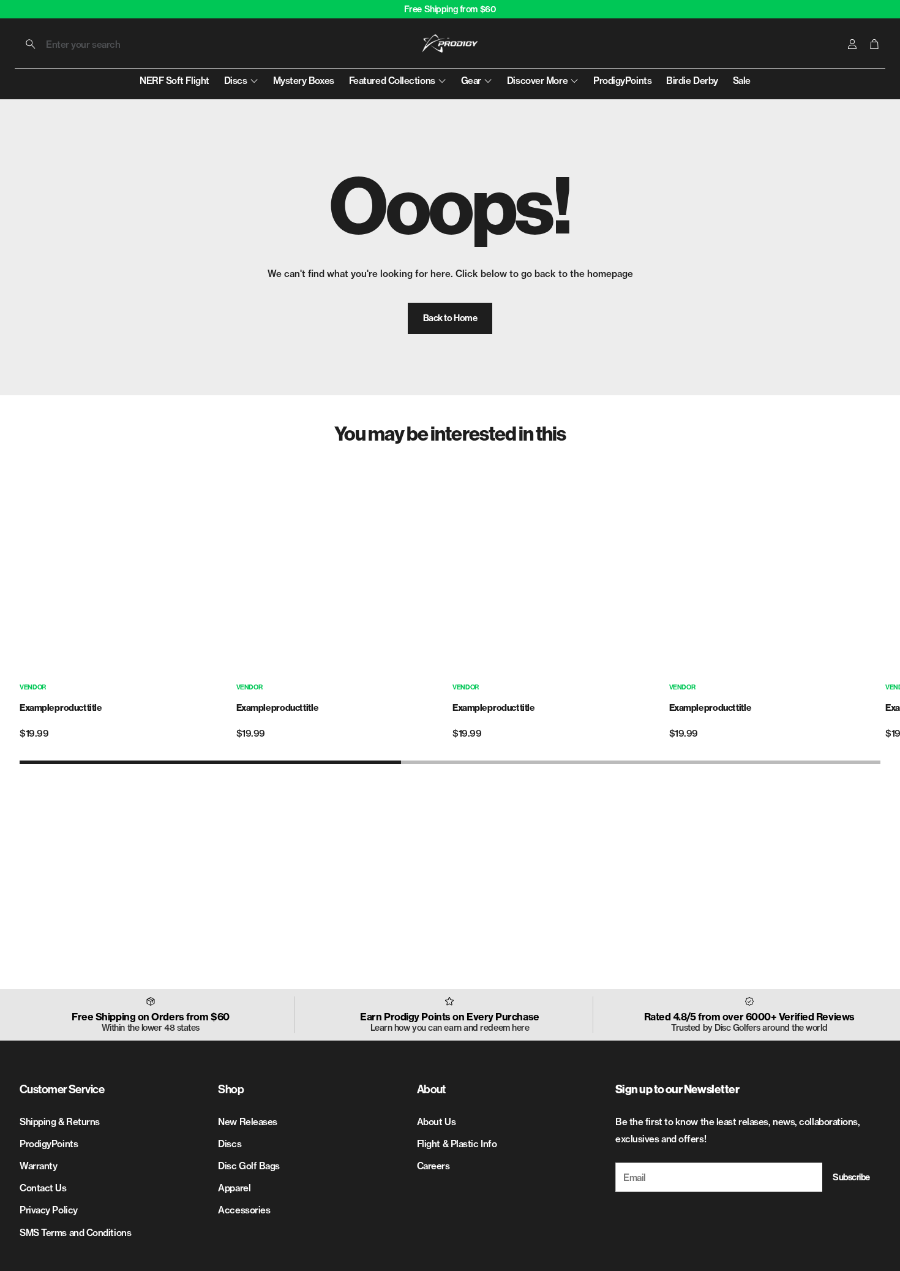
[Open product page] (125, 571)
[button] (97, 44)
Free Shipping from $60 (450, 9)
